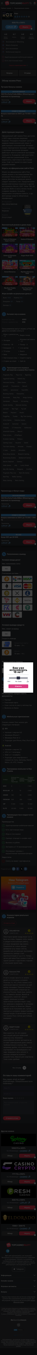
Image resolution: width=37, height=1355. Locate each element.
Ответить (18, 686)
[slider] (18, 678)
